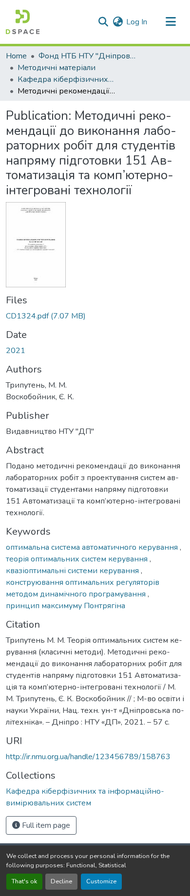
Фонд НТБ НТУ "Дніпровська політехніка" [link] (87, 56)
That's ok (24, 881)
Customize (101, 881)
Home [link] (16, 56)
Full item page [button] (45, 825)
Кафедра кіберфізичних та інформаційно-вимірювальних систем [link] (66, 79)
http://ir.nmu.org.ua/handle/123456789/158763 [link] (88, 756)
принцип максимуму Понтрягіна (65, 605)
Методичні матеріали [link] (56, 67)
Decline (61, 881)
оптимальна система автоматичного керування (93, 547)
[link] (95, 316)
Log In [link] (136, 22)
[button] (22, 22)
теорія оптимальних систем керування (78, 559)
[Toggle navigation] (170, 22)
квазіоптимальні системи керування (73, 570)
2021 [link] (15, 350)
